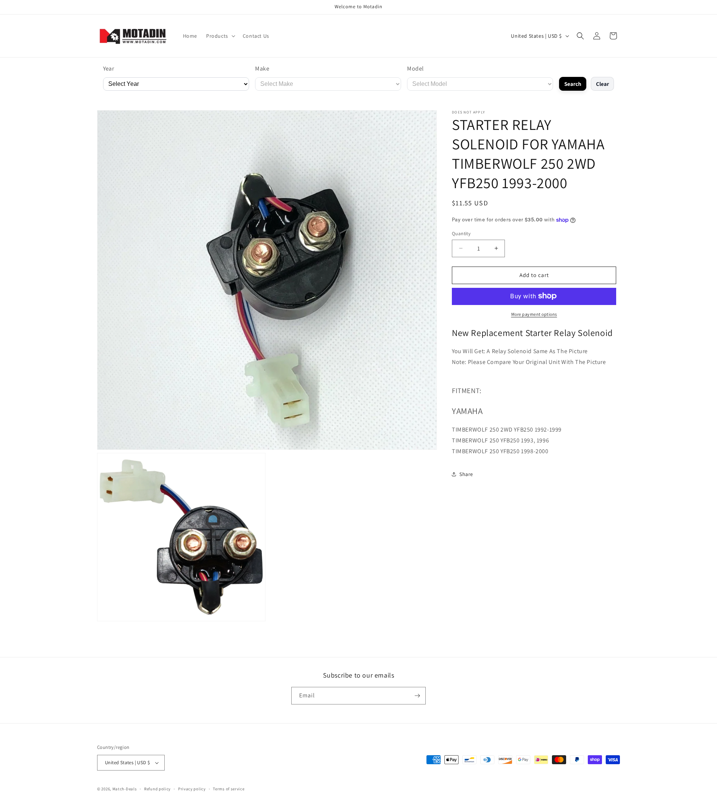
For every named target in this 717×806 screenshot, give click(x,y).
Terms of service (228, 788)
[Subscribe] (417, 695)
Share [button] (466, 474)
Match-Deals (124, 788)
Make (262, 68)
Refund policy (157, 788)
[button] (220, 36)
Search (572, 83)
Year (108, 68)
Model (415, 68)
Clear (602, 83)
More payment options (534, 314)
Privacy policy (192, 788)
